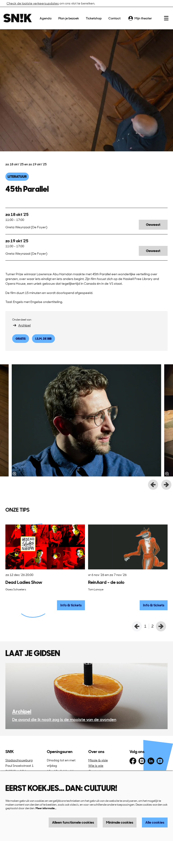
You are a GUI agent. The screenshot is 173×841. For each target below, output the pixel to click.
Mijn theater (143, 18)
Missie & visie (98, 760)
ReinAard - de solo (106, 582)
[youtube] (160, 761)
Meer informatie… (46, 808)
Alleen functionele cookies (73, 822)
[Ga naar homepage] (17, 18)
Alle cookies (154, 822)
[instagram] (142, 761)
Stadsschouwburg (19, 760)
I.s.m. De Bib (43, 339)
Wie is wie (95, 766)
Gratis (21, 339)
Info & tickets (71, 605)
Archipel (24, 325)
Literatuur (17, 176)
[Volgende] (166, 485)
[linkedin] (151, 761)
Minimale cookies (119, 822)
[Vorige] (153, 485)
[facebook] (133, 761)
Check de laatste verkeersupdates (33, 3)
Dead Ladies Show (23, 582)
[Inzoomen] (14, 473)
